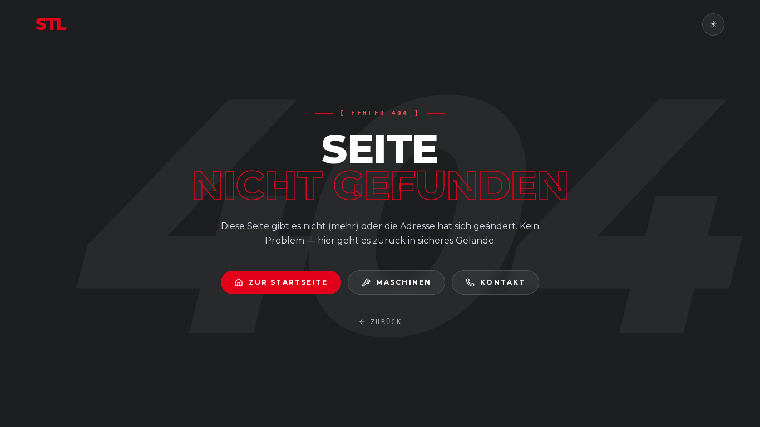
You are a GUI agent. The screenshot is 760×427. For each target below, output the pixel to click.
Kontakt (502, 282)
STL (51, 24)
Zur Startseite (288, 282)
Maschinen (403, 282)
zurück (386, 322)
